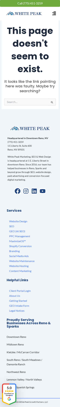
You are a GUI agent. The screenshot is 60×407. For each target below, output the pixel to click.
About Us (14, 295)
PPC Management (19, 236)
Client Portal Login (20, 290)
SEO (11, 226)
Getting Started (18, 300)
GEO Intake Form (19, 305)
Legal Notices (16, 310)
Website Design (18, 221)
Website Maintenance (21, 261)
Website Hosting (18, 265)
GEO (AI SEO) (17, 231)
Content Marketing (20, 270)
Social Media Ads (19, 256)
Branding (14, 251)
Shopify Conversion (20, 246)
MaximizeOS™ (17, 241)
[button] (54, 13)
